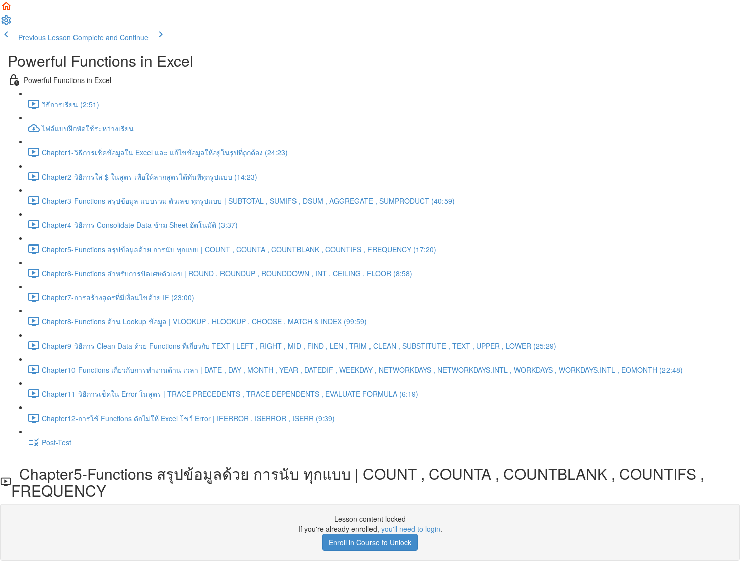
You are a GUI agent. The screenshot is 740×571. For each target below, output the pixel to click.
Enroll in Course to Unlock (370, 542)
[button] (6, 9)
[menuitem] (6, 23)
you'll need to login (410, 529)
